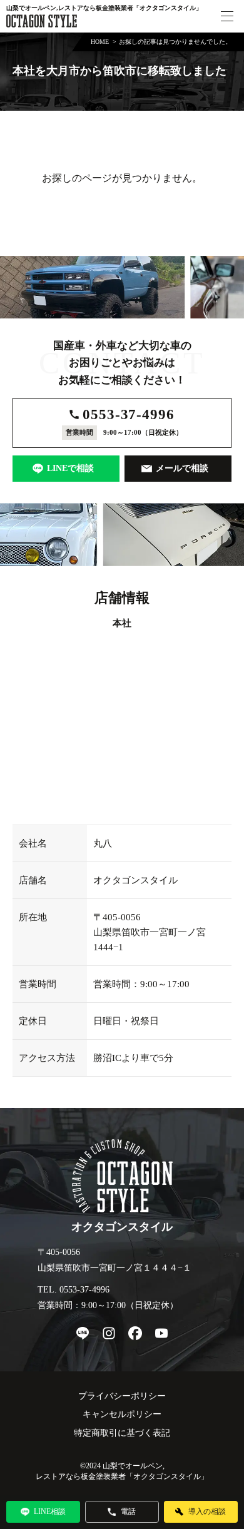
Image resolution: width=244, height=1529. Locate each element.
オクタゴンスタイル (167, 1476)
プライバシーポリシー (122, 1396)
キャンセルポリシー (122, 1414)
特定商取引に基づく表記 (122, 1433)
